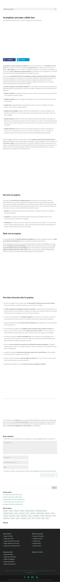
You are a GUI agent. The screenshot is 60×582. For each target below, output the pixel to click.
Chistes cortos (36, 541)
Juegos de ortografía (9, 559)
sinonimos (38, 518)
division (16, 513)
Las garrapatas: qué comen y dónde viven (14, 499)
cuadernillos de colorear (41, 510)
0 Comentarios (37, 20)
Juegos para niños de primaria (12, 545)
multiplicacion (36, 515)
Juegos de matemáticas (10, 557)
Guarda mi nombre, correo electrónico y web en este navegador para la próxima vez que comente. (30, 471)
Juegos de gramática (9, 561)
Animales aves (29, 20)
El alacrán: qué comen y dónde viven (12, 494)
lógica (18, 515)
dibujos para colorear (8, 513)
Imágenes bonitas (37, 538)
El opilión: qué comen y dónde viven (12, 497)
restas (29, 518)
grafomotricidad (40, 513)
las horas (6, 515)
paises (54, 515)
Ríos (33, 518)
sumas (43, 518)
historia (52, 513)
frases (27, 513)
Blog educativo (37, 543)
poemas (18, 518)
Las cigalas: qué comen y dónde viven (13, 504)
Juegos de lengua (8, 554)
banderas (16, 510)
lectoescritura (12, 515)
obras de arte (48, 515)
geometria (32, 513)
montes (29, 515)
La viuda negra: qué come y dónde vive (13, 502)
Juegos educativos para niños (11, 541)
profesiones (23, 518)
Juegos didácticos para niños (11, 543)
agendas (5, 510)
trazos (47, 518)
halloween (47, 513)
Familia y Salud (37, 545)
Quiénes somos (9, 570)
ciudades (22, 510)
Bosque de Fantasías (10, 20)
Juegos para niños (8, 538)
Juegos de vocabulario (10, 564)
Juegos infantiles (8, 536)
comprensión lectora (29, 510)
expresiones (22, 513)
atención (11, 510)
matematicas (24, 515)
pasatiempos (6, 518)
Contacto (18, 570)
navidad (42, 515)
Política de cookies (28, 570)
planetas (13, 518)
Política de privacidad (41, 570)
